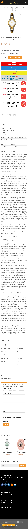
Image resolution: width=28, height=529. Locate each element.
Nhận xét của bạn (7, 393)
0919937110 (5, 479)
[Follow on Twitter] (8, 484)
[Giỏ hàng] (26, 2)
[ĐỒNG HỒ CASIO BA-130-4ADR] (21, 444)
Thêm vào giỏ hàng (15, 57)
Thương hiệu (14, 7)
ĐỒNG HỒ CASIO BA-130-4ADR (21, 452)
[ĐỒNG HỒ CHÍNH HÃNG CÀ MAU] (14, 2)
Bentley (22, 7)
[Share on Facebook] (5, 115)
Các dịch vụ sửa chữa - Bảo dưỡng (8, 502)
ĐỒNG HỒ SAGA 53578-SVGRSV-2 (7, 452)
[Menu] (2, 2)
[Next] (27, 447)
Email (4, 411)
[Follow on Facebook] (2, 484)
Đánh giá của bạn (7, 388)
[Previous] (1, 447)
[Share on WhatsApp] (2, 115)
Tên (4, 405)
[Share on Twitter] (7, 115)
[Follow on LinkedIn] (15, 484)
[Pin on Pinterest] (12, 115)
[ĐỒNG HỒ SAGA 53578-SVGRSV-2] (7, 444)
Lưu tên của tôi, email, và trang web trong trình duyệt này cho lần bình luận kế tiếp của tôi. (13, 419)
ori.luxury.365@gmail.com (8, 481)
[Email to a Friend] (9, 115)
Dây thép (19, 345)
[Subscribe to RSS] (12, 484)
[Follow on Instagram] (5, 484)
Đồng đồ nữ (10, 111)
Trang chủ (6, 7)
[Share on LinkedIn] (14, 115)
